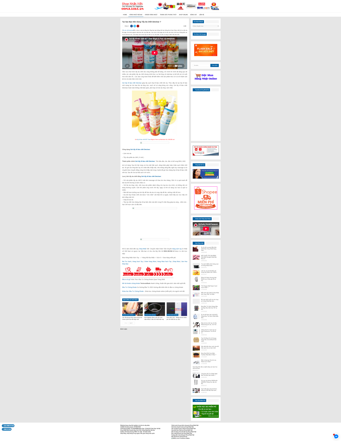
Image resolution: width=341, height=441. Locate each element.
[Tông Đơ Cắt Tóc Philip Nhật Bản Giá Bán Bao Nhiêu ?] (196, 375)
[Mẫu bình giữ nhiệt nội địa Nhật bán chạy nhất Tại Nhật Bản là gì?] (196, 294)
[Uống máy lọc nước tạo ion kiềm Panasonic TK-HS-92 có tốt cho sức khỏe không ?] (196, 331)
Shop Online (183, 14)
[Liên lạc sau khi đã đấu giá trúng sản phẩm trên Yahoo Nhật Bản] (196, 272)
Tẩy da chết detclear (128, 30)
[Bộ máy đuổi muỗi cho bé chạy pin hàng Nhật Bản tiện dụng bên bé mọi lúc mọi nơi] (196, 301)
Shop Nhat (176, 261)
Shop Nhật (142, 249)
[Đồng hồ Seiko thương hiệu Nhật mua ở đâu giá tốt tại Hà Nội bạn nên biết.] (196, 279)
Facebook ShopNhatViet (202, 90)
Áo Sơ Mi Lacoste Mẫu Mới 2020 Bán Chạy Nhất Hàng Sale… (208, 249)
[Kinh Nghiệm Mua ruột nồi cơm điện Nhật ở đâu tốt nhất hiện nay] (154, 309)
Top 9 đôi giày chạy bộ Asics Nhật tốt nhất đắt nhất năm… (209, 389)
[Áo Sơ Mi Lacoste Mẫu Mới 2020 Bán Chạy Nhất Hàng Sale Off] (196, 249)
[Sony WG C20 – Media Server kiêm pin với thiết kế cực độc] (177, 309)
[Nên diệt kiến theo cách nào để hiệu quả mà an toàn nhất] (196, 348)
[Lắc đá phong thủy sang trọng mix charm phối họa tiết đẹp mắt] (132, 309)
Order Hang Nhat (150, 261)
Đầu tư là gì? (126, 279)
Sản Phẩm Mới (199, 243)
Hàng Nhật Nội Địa (135, 14)
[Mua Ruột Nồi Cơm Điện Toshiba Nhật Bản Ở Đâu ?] (196, 355)
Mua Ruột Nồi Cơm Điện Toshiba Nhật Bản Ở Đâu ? (208, 354)
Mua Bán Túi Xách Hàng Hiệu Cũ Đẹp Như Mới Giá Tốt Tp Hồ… (209, 308)
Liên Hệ (201, 14)
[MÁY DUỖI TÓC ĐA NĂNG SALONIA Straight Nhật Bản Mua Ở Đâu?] (196, 257)
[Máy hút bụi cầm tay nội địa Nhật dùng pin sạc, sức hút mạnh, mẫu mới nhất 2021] (196, 324)
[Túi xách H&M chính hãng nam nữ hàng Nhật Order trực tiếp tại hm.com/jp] (196, 265)
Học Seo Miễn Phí (200, 400)
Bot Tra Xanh (126, 261)
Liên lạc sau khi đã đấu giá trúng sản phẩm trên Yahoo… (209, 271)
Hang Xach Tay (138, 261)
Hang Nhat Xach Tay (164, 261)
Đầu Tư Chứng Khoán (129, 287)
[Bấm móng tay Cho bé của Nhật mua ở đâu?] (196, 361)
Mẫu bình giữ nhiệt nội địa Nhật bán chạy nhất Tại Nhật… (210, 293)
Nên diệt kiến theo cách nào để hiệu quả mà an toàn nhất (210, 347)
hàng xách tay (177, 249)
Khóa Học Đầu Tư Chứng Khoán (133, 291)
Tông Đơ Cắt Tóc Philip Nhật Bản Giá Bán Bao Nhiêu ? (209, 374)
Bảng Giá (193, 14)
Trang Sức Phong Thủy (168, 14)
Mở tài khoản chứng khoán (131, 283)
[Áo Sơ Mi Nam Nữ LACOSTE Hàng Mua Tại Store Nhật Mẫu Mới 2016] (196, 316)
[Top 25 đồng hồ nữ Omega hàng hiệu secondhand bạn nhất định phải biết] (196, 339)
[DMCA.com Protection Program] (180, 438)
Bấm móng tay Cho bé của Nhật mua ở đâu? (208, 360)
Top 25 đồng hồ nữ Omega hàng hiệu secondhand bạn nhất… (208, 339)
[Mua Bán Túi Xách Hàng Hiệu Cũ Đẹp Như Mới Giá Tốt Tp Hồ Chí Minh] (196, 308)
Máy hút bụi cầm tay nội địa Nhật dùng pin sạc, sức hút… (209, 323)
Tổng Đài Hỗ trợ (199, 164)
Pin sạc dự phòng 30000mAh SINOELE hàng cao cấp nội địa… (209, 382)
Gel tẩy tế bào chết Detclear (132, 83)
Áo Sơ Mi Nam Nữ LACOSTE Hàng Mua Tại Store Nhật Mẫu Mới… (209, 316)
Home (125, 14)
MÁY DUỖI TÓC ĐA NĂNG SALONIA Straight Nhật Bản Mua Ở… (209, 257)
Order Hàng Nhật (151, 14)
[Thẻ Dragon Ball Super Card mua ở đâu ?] (196, 287)
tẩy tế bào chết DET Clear (144, 139)
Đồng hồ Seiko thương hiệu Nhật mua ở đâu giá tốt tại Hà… (209, 279)
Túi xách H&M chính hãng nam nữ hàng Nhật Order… (210, 264)
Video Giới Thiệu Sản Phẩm (203, 218)
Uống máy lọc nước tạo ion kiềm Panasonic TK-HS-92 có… (208, 331)
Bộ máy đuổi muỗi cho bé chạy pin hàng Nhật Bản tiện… (209, 300)
